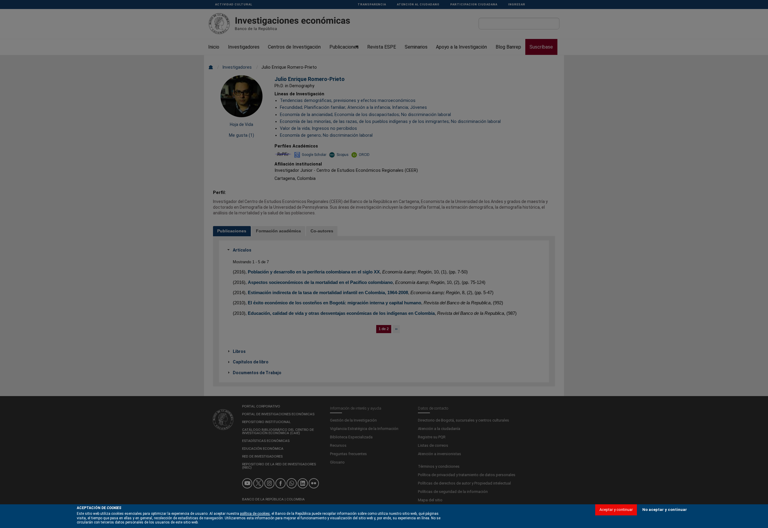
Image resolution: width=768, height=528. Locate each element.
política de (255, 514)
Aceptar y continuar (616, 509)
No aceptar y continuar (664, 509)
